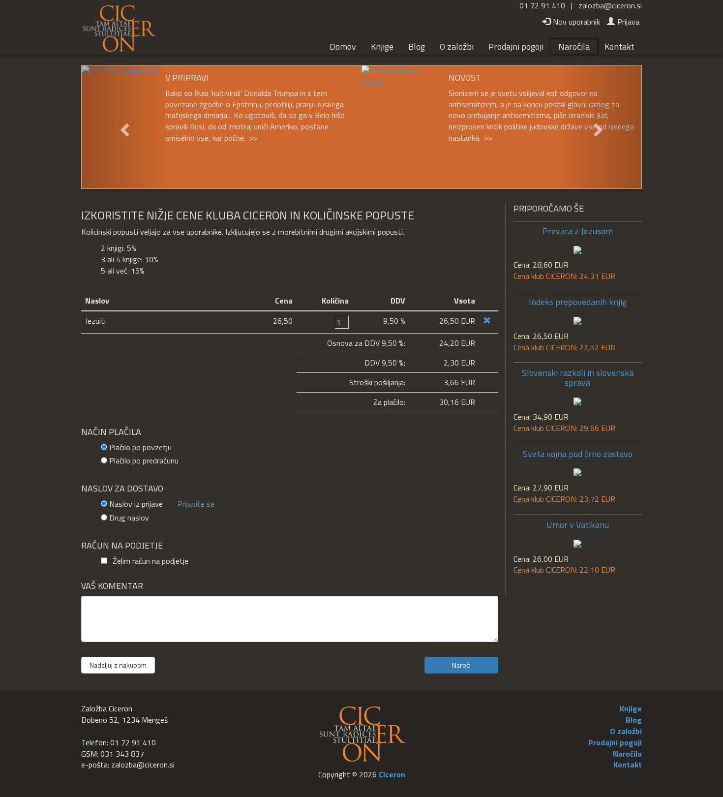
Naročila (574, 46)
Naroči (461, 665)
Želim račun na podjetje (149, 561)
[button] (124, 126)
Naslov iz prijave (136, 504)
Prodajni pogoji (515, 46)
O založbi (457, 46)
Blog (416, 46)
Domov (343, 46)
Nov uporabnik (576, 22)
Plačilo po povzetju (140, 447)
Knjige (382, 46)
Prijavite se (196, 504)
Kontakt (619, 46)
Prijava (628, 22)
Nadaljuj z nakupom (118, 665)
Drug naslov (129, 517)
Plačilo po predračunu (144, 460)
